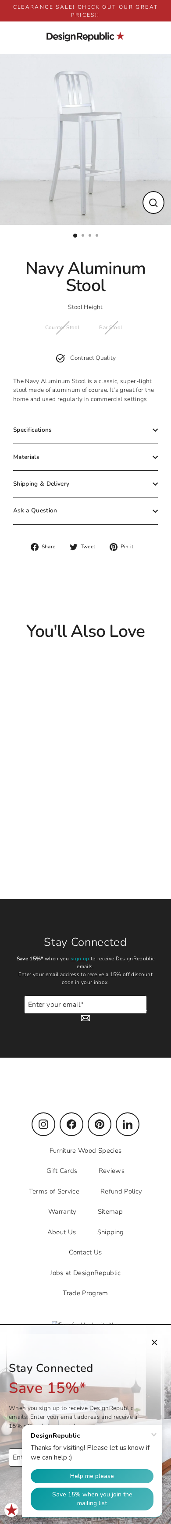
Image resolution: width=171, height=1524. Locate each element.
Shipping (110, 1232)
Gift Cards (61, 1170)
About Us (61, 1232)
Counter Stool (62, 327)
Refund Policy (121, 1191)
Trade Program (85, 1293)
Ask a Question (35, 510)
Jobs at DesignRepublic (85, 1272)
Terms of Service (54, 1191)
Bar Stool (110, 327)
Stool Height (85, 307)
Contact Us (85, 1252)
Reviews (112, 1170)
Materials (26, 457)
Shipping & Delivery (41, 484)
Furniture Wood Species (85, 1150)
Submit (137, 1009)
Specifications (32, 430)
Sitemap (110, 1211)
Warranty (62, 1211)
